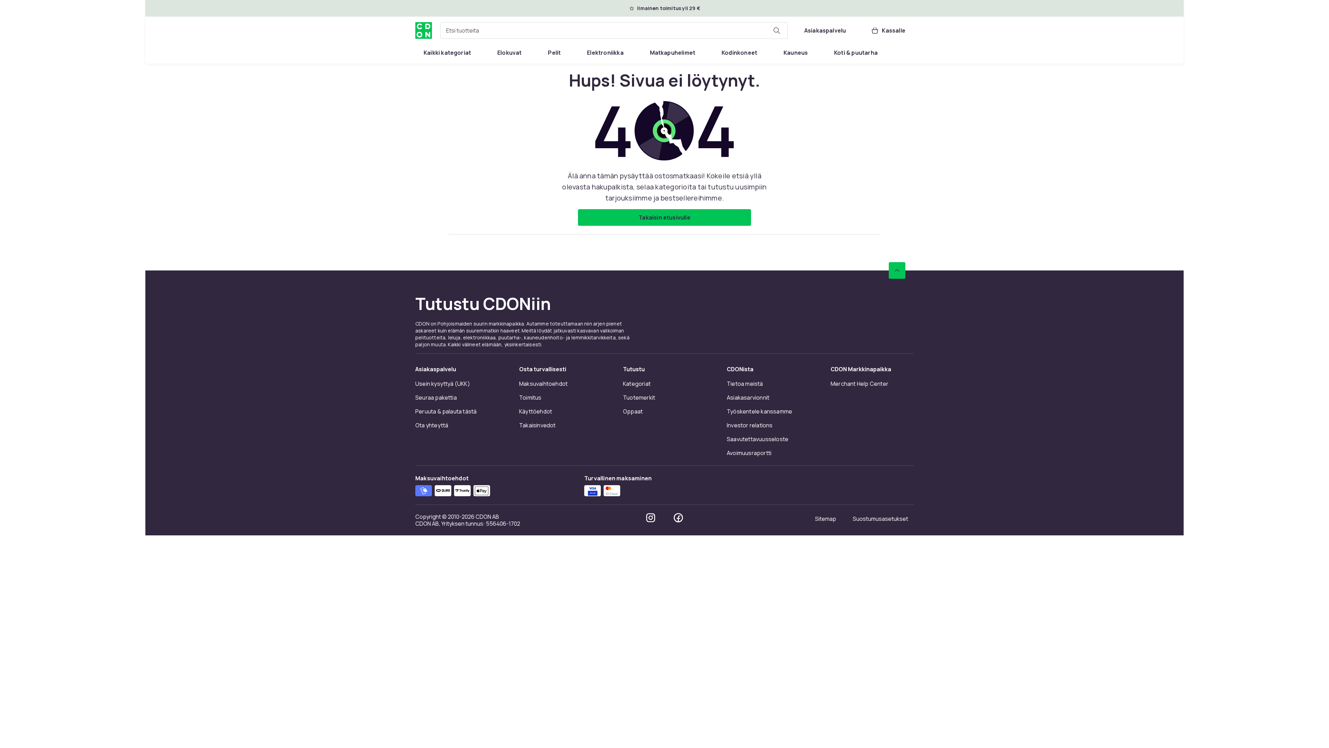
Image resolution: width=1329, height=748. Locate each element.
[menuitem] (447, 52)
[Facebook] (678, 517)
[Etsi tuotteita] (776, 30)
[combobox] (614, 30)
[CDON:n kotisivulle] (423, 30)
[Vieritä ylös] (897, 270)
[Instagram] (651, 517)
